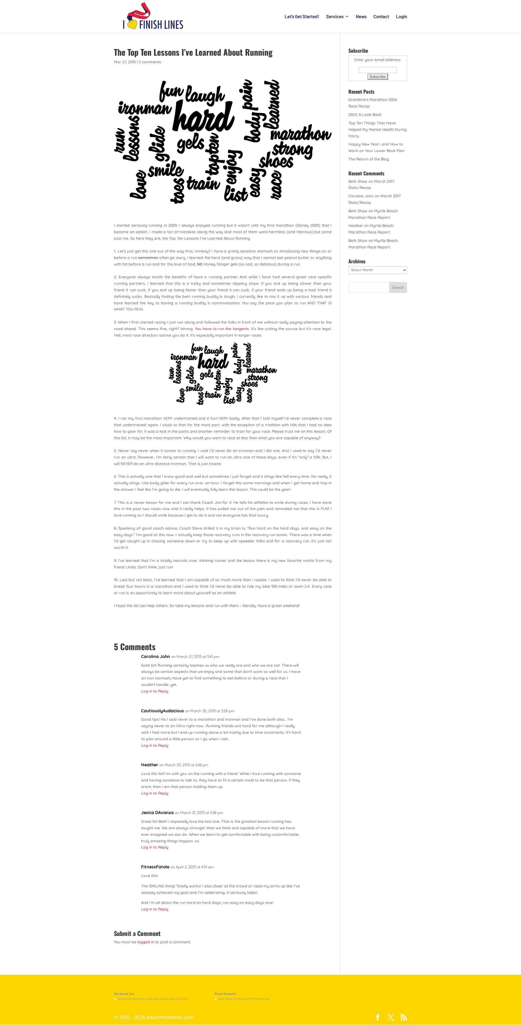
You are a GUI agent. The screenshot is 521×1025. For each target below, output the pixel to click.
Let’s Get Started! (302, 16)
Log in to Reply (154, 691)
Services (335, 16)
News (361, 16)
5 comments (150, 61)
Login (401, 16)
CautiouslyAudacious (162, 710)
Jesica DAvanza (157, 812)
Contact (381, 16)
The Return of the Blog (368, 159)
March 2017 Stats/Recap (253, 999)
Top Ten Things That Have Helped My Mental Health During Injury (377, 129)
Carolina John (155, 656)
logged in (145, 941)
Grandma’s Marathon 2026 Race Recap (143, 999)
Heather (149, 764)
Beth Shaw (357, 181)
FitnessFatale (155, 866)
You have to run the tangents (222, 328)
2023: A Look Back (365, 114)
